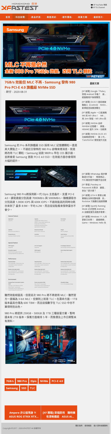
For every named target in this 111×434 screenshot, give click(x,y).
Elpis (33, 381)
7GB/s (10, 381)
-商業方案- (82, 16)
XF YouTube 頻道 (100, 5)
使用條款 (88, 425)
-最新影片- (98, 16)
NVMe (44, 381)
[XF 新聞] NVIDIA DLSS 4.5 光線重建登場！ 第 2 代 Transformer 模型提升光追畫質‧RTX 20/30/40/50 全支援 (94, 139)
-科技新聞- (20, 16)
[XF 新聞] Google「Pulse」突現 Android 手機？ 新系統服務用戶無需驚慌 (94, 94)
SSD (23, 388)
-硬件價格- (67, 16)
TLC (32, 388)
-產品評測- (35, 16)
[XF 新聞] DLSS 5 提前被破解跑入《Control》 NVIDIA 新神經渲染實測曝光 (94, 104)
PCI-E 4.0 (57, 381)
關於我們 (78, 425)
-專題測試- (51, 16)
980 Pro (22, 381)
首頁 (8, 16)
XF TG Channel (99, 7)
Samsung (12, 388)
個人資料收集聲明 (101, 425)
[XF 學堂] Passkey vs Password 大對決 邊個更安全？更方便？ (94, 187)
